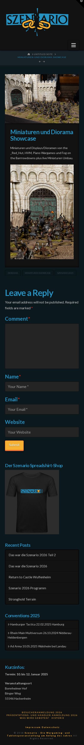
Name (13, 376)
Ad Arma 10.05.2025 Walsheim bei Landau (38, 646)
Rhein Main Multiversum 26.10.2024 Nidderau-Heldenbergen (40, 635)
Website (15, 422)
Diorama (13, 273)
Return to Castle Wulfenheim (30, 577)
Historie (57, 718)
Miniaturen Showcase (38, 273)
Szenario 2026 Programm (27, 588)
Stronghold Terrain (22, 599)
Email (12, 399)
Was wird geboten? (34, 718)
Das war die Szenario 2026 (28, 566)
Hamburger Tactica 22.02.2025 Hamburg (37, 624)
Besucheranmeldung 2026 (42, 712)
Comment (17, 319)
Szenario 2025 (65, 273)
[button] (73, 45)
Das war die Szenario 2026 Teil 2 (32, 555)
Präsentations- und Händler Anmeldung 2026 (42, 715)
